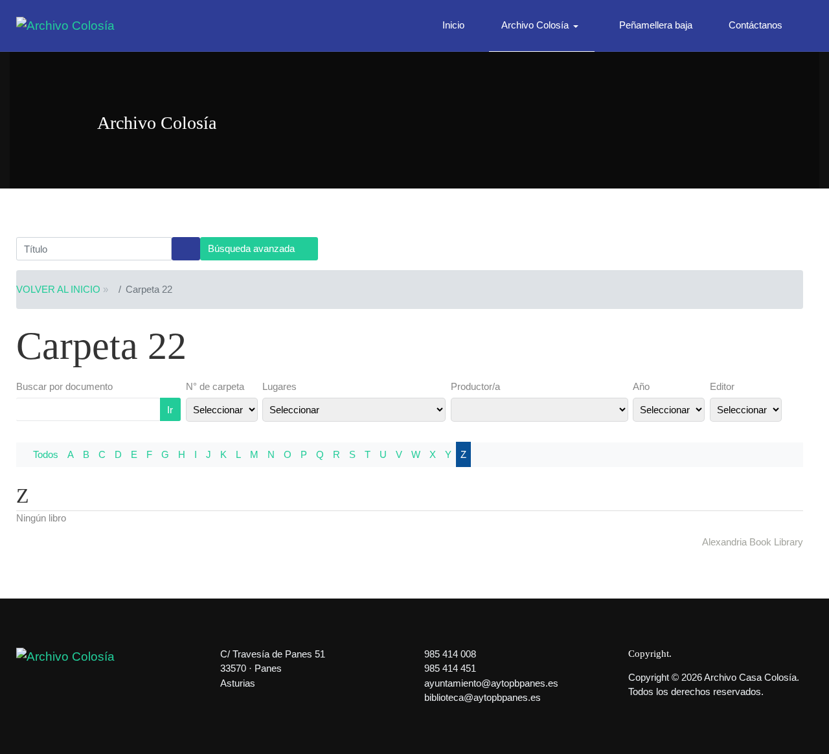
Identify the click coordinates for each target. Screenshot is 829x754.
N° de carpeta (215, 386)
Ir (170, 409)
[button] (542, 26)
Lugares (279, 386)
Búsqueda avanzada (252, 248)
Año (641, 386)
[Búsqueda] (186, 248)
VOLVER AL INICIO (58, 289)
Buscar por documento (64, 386)
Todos (45, 454)
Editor (722, 386)
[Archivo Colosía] (65, 25)
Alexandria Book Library (752, 541)
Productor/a (475, 386)
